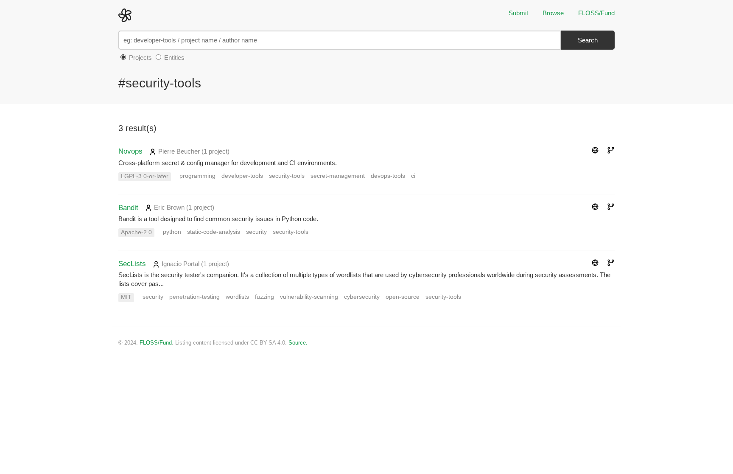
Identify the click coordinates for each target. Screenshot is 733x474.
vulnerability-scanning (309, 297)
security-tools (287, 176)
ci (413, 176)
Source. (298, 342)
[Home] (127, 14)
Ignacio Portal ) (194, 263)
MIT (126, 297)
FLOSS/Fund (596, 13)
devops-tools (388, 176)
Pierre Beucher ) (193, 151)
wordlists (237, 297)
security (256, 232)
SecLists (132, 263)
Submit (518, 13)
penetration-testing (194, 297)
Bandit (128, 207)
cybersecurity (362, 297)
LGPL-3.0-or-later (144, 176)
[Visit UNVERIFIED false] (595, 150)
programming (197, 176)
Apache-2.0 (136, 232)
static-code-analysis (213, 232)
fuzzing (264, 297)
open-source (403, 297)
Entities (173, 57)
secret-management (338, 176)
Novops (130, 151)
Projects (139, 57)
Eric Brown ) (183, 207)
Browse (553, 13)
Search (588, 40)
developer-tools (242, 176)
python (172, 232)
